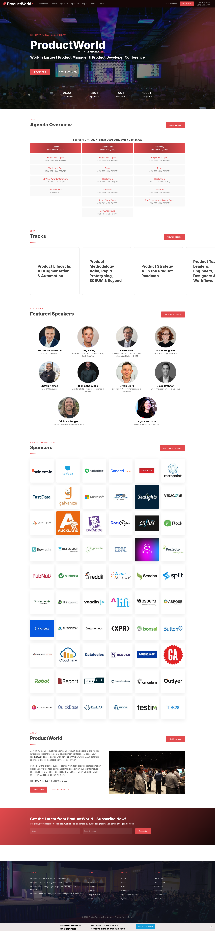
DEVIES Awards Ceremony (55, 180)
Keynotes (91, 886)
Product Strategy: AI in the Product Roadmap (49, 878)
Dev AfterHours (107, 212)
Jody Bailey (88, 350)
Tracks (90, 898)
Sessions (107, 191)
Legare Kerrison (146, 421)
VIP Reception (55, 191)
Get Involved (159, 882)
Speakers (91, 890)
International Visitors (129, 894)
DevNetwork (108, 917)
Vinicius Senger (68, 421)
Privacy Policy (121, 917)
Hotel (123, 886)
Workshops (92, 882)
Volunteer (125, 890)
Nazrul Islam (127, 350)
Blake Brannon (165, 385)
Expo (107, 169)
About (123, 878)
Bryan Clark (127, 385)
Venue (123, 882)
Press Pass (159, 890)
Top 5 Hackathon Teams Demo (159, 201)
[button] (40, 72)
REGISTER (158, 878)
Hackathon (107, 180)
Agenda (124, 898)
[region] (107, 271)
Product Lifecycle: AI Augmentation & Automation (51, 882)
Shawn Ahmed (49, 385)
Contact (157, 898)
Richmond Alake (88, 385)
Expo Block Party (107, 201)
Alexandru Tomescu (49, 350)
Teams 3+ (158, 886)
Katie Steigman (165, 350)
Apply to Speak (93, 894)
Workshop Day (55, 169)
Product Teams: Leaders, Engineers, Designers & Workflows (56, 893)
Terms (130, 917)
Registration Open (55, 158)
